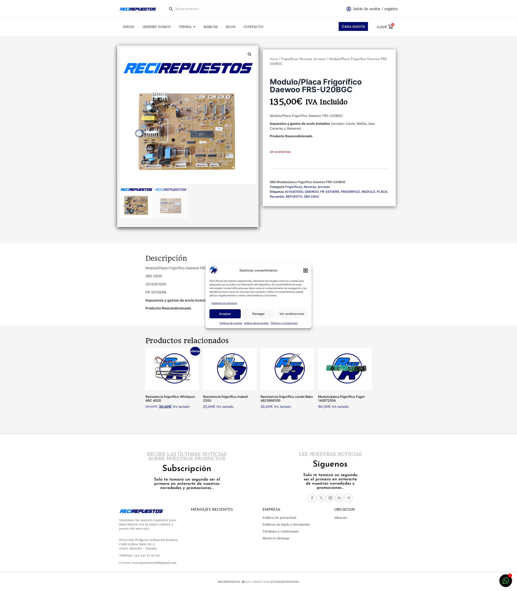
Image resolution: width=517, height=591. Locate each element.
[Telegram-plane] (348, 498)
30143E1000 (294, 192)
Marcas (210, 27)
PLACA (382, 192)
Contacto (254, 27)
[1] (505, 583)
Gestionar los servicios (224, 303)
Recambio (277, 196)
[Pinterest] (330, 498)
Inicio (129, 27)
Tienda (185, 27)
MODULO (368, 192)
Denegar (258, 314)
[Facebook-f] (312, 498)
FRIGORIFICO (350, 192)
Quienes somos (157, 27)
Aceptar (225, 314)
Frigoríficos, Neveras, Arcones (303, 59)
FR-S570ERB (329, 192)
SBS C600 (311, 196)
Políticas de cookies (231, 323)
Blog (230, 27)
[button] (306, 270)
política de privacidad (256, 323)
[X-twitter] (321, 498)
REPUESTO (294, 196)
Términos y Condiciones (283, 323)
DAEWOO (312, 192)
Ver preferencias (292, 314)
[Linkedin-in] (339, 498)
